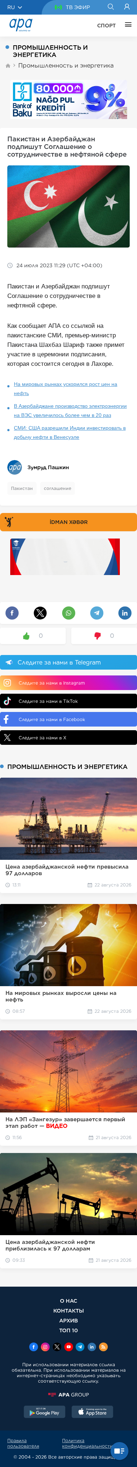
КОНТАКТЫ (68, 1310)
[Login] (127, 7)
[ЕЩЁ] (126, 25)
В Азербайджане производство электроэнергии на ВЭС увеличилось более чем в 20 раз (70, 410)
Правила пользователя (23, 1443)
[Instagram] (45, 1347)
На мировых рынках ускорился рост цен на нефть (65, 388)
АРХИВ (68, 1320)
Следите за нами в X (42, 737)
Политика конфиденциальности (87, 1443)
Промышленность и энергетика (66, 65)
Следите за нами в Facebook (52, 719)
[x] (57, 1347)
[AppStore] (92, 1413)
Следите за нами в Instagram (52, 683)
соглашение (57, 488)
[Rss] (103, 1347)
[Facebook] (33, 1347)
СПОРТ (106, 25)
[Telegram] (80, 1347)
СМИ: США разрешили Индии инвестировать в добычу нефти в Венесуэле (70, 432)
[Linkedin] (91, 1347)
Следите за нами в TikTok (48, 701)
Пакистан (22, 488)
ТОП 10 (68, 1330)
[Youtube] (68, 1347)
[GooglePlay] (44, 1413)
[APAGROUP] (68, 1395)
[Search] (110, 7)
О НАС (68, 1301)
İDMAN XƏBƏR (69, 522)
